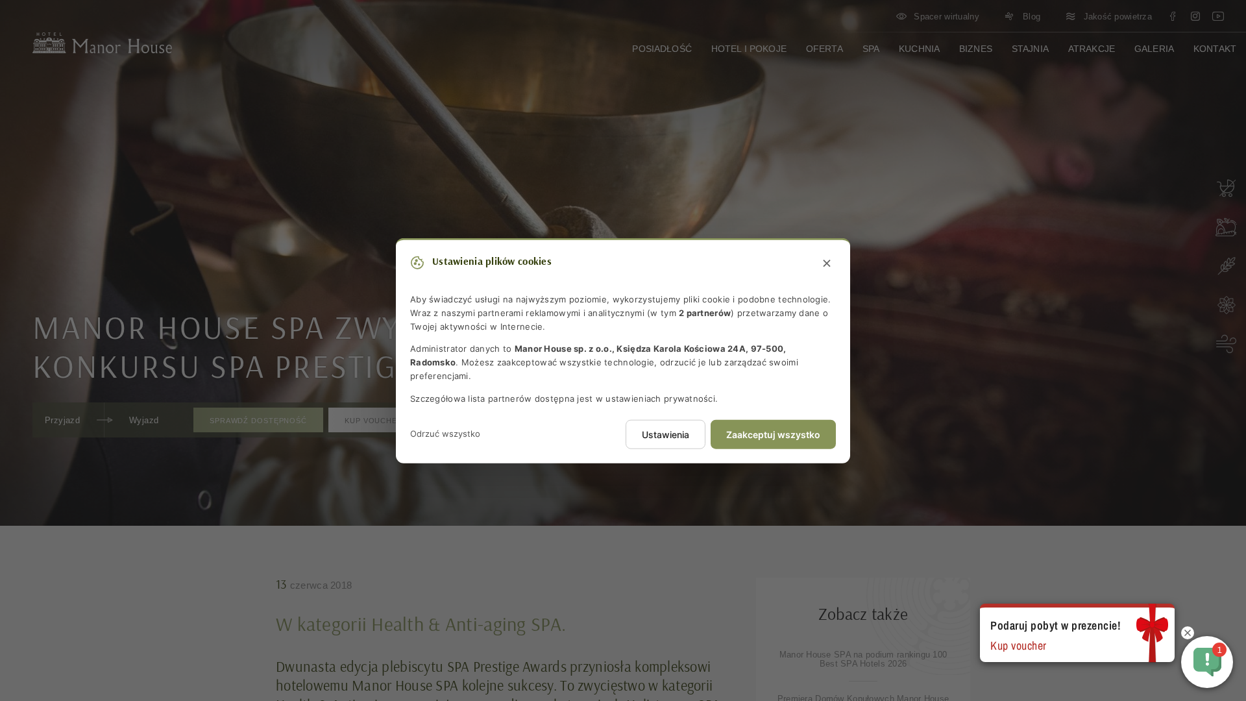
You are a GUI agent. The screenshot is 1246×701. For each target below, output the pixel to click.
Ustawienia (665, 433)
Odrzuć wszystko (445, 433)
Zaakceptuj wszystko (773, 433)
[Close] (827, 264)
